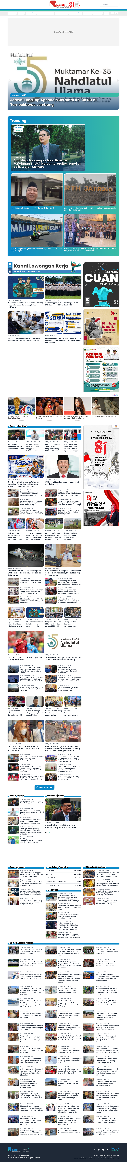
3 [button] (63, 112)
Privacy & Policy (110, 1158)
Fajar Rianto (18, 127)
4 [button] (66, 112)
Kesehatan (98, 13)
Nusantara (12, 13)
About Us (102, 1155)
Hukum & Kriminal (61, 13)
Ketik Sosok (18, 130)
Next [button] (117, 80)
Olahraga (108, 13)
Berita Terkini (18, 426)
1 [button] (58, 112)
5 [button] (69, 112)
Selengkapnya (45, 787)
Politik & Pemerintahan (46, 13)
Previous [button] (10, 80)
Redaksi (96, 1155)
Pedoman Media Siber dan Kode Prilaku (85, 1158)
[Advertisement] (7, 44)
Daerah (21, 13)
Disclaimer (101, 1158)
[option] (63, 80)
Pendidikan (87, 13)
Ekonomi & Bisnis (76, 13)
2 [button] (61, 112)
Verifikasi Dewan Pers (113, 1155)
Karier (117, 1158)
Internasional (31, 13)
